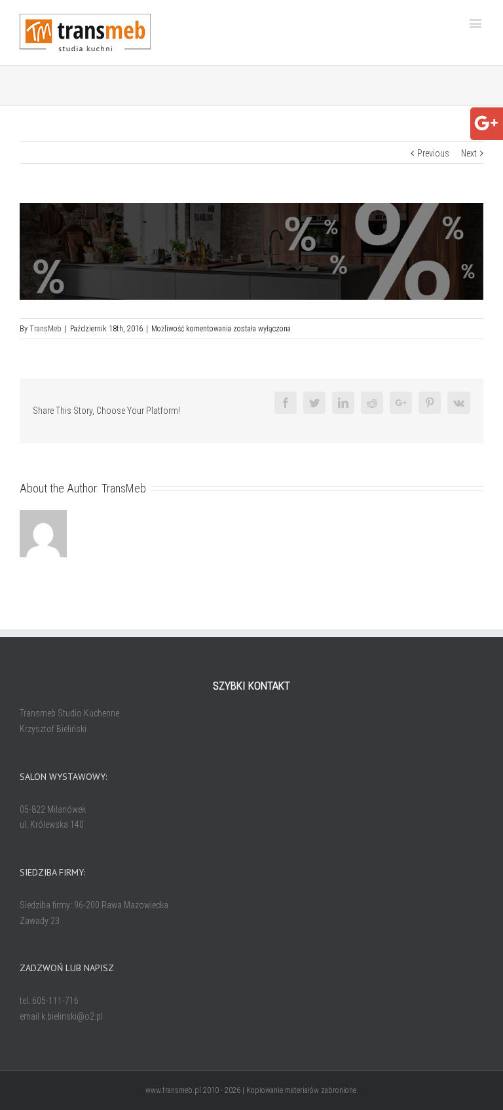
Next (469, 153)
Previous (433, 153)
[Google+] (486, 118)
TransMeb (45, 328)
